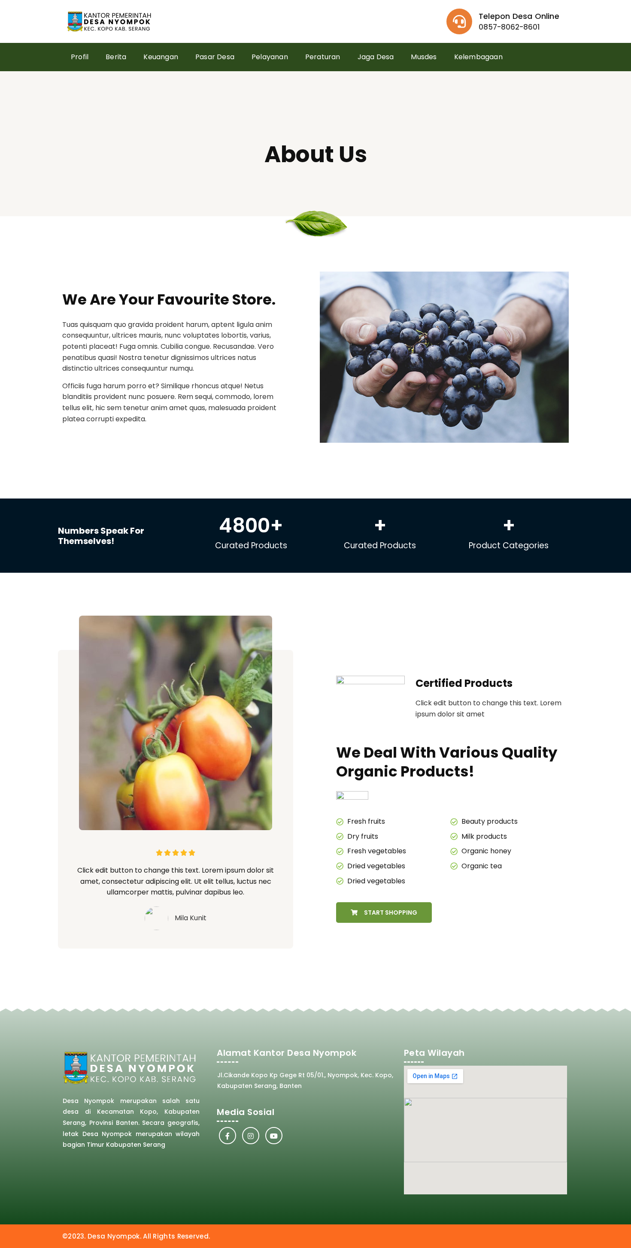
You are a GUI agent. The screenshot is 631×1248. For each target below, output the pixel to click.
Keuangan (160, 57)
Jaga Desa (376, 57)
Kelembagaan (478, 57)
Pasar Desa (214, 57)
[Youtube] (273, 1135)
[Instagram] (250, 1135)
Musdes (424, 57)
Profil (79, 57)
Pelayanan (270, 57)
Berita (116, 57)
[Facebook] (227, 1135)
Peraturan (322, 57)
